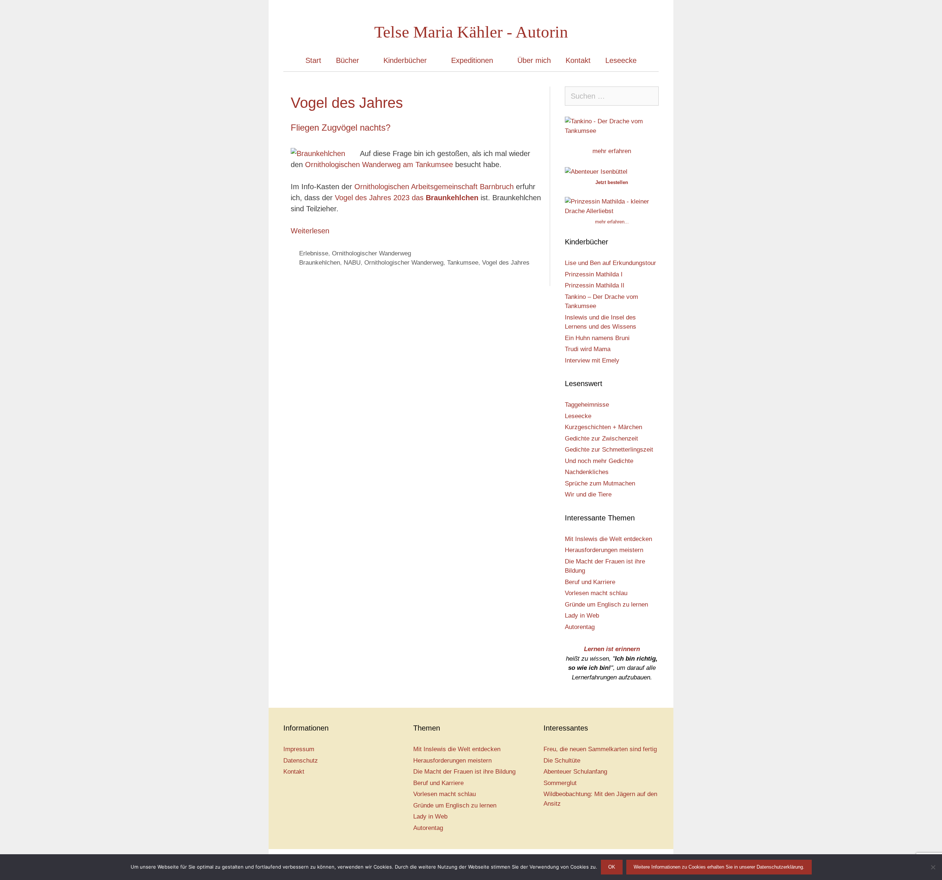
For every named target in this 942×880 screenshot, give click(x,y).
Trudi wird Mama (587, 349)
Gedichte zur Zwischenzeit (601, 438)
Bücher (347, 60)
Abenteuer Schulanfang (575, 771)
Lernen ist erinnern (612, 649)
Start (313, 60)
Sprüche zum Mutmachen (600, 483)
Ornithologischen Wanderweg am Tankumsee (379, 164)
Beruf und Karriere (590, 582)
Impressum (298, 749)
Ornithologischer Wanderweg (371, 253)
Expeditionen (472, 60)
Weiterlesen (310, 231)
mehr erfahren (611, 151)
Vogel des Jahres (506, 262)
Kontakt (578, 60)
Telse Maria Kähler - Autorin (471, 32)
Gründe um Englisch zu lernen (606, 604)
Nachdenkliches (587, 472)
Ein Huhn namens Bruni (597, 338)
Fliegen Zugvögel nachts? (340, 127)
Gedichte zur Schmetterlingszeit (609, 449)
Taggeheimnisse (587, 404)
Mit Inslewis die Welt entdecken (608, 539)
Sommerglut (560, 783)
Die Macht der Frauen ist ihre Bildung (464, 771)
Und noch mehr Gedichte (599, 460)
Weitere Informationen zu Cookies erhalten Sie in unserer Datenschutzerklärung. (719, 867)
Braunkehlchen (319, 262)
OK (611, 867)
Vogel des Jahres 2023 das (405, 198)
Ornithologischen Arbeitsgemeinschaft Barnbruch (434, 187)
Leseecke (621, 60)
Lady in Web (582, 615)
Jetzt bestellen (611, 182)
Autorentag (580, 626)
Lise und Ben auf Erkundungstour (610, 262)
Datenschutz (300, 760)
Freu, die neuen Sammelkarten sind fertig (600, 749)
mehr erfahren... (612, 222)
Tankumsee (462, 262)
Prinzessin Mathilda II (594, 285)
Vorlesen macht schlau (596, 593)
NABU (352, 262)
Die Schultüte (561, 760)
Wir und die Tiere (588, 494)
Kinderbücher (405, 60)
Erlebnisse (313, 253)
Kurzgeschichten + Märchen (603, 427)
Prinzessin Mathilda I (594, 274)
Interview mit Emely (592, 360)
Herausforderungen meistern (604, 550)
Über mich (534, 60)
